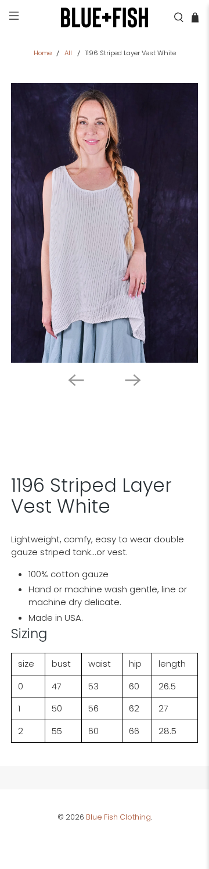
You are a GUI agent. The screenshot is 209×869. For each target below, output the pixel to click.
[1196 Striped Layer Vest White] (104, 223)
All (68, 53)
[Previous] (76, 380)
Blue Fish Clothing (118, 817)
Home (43, 53)
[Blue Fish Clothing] (104, 17)
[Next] (133, 380)
